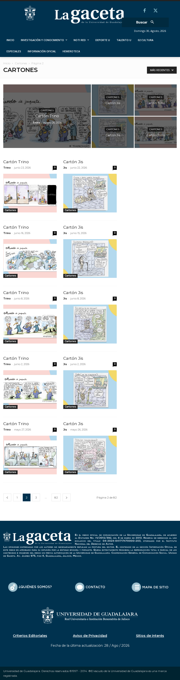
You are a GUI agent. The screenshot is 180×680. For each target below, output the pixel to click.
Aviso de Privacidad (90, 636)
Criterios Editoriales (30, 636)
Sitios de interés (150, 636)
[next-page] (67, 497)
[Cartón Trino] (47, 122)
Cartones (21, 63)
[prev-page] (7, 497)
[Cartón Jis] (113, 100)
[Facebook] (144, 11)
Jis (65, 167)
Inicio (6, 63)
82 (56, 497)
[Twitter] (155, 11)
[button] (146, 22)
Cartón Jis (73, 161)
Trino (36, 122)
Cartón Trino (16, 161)
